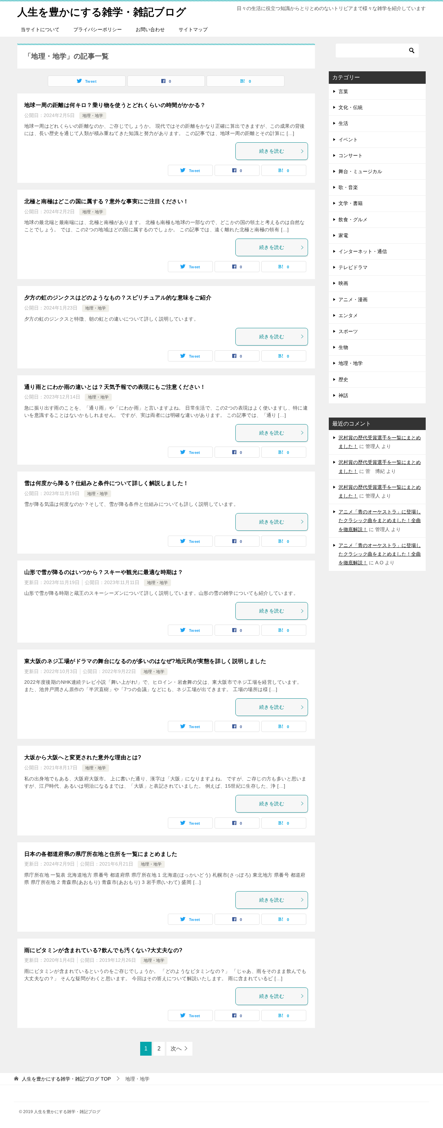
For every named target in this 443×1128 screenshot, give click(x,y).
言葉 (343, 91)
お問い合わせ (150, 29)
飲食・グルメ (353, 219)
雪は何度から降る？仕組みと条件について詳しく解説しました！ (106, 483)
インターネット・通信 (362, 251)
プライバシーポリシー (97, 29)
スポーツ (348, 331)
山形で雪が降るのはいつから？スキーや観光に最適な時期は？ (103, 572)
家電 (343, 235)
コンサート (350, 155)
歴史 (343, 379)
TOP (66, 1079)
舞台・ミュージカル (360, 171)
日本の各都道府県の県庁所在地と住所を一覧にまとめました (101, 854)
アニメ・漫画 (353, 299)
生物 (343, 347)
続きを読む (271, 151)
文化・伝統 (350, 107)
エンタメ (348, 315)
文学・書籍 (350, 203)
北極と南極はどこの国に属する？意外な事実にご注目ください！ (106, 201)
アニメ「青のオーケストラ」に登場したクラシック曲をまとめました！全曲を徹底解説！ (379, 520)
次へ (176, 1048)
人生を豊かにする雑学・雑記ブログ (101, 12)
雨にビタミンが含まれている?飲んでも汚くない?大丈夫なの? (103, 950)
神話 (343, 395)
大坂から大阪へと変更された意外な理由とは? (82, 757)
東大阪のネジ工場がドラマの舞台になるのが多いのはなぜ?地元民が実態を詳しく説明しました (145, 661)
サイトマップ (193, 29)
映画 (343, 283)
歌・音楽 (348, 187)
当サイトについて (40, 29)
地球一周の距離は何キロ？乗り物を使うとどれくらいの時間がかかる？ (115, 105)
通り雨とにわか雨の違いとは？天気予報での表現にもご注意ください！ (115, 387)
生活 (343, 123)
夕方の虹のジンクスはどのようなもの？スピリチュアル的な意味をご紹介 (117, 298)
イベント (348, 139)
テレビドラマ (353, 267)
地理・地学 (92, 115)
